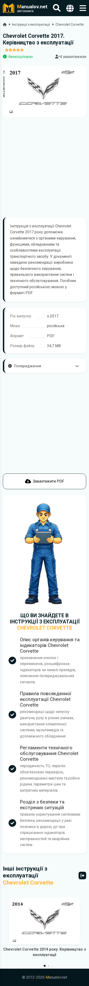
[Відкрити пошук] (57, 8)
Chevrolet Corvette (70, 24)
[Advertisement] (44, 167)
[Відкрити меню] (83, 8)
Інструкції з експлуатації (31, 24)
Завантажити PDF (48, 481)
